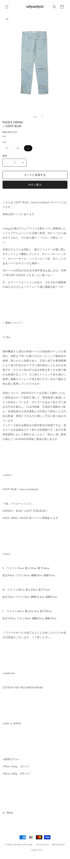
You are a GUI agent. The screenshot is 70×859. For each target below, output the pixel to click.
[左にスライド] (27, 116)
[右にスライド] (42, 116)
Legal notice (36, 849)
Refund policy (58, 844)
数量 (5, 155)
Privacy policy (42, 844)
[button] (7, 7)
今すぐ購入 (35, 185)
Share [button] (9, 812)
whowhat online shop (23, 844)
